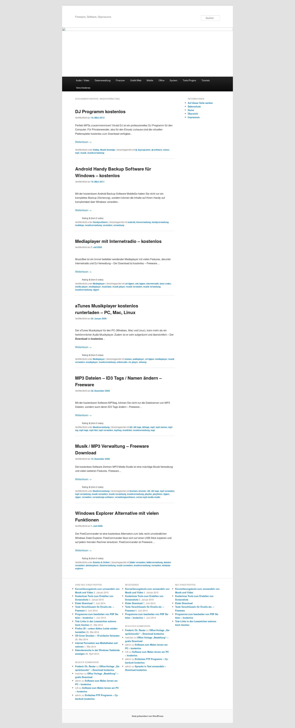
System (173, 80)
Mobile (150, 80)
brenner (142, 490)
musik (83, 152)
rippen (96, 289)
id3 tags (137, 427)
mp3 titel (93, 430)
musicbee (106, 286)
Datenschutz (194, 106)
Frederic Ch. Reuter (85, 666)
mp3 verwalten (106, 430)
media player (81, 286)
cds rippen (140, 283)
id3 (131, 427)
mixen (166, 149)
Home (191, 110)
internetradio (152, 283)
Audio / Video (82, 80)
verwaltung (118, 225)
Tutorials (205, 80)
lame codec (165, 283)
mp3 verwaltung (83, 494)
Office (161, 80)
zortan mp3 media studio (148, 497)
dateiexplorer (92, 565)
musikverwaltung (95, 152)
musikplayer (92, 362)
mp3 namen (161, 427)
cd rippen (129, 283)
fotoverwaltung (143, 222)
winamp (142, 362)
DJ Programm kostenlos (100, 111)
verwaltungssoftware (125, 497)
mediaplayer (95, 286)
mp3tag (117, 430)
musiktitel (127, 430)
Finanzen (120, 80)
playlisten (157, 494)
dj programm (144, 149)
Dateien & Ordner (101, 562)
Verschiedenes (83, 87)
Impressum (194, 117)
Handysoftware (100, 222)
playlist (148, 494)
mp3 (77, 152)
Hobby (96, 149)
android (131, 222)
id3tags (145, 427)
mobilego (79, 225)
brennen (134, 490)
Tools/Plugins (189, 80)
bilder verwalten (137, 562)
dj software (156, 149)
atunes (128, 359)
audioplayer (138, 359)
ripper (78, 497)
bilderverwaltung (154, 562)
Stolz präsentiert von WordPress (147, 716)
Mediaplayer (99, 283)
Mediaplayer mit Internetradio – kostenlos (118, 241)
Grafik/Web (135, 80)
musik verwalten (134, 286)
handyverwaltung (160, 222)
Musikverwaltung (101, 427)
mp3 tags (83, 430)
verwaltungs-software (103, 497)
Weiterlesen (83, 142)
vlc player (133, 362)
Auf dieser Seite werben (200, 102)
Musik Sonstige (107, 149)
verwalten (107, 225)
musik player (119, 286)
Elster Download (84, 603)
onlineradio (122, 362)
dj (136, 149)
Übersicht (193, 113)
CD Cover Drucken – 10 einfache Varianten (97, 635)
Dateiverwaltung (102, 80)
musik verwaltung (151, 286)
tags (153, 430)
